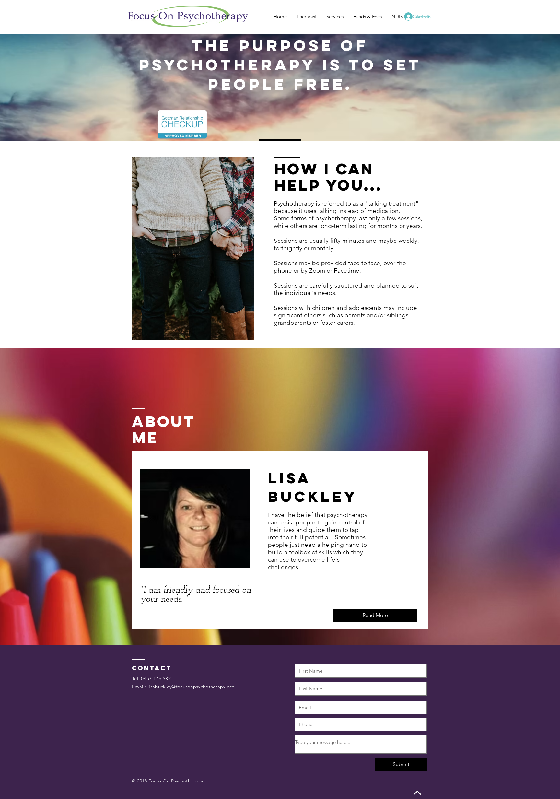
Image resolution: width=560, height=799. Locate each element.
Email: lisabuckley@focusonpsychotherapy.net (183, 687)
